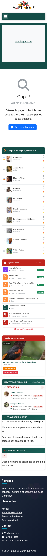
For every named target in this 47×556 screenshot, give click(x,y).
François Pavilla (17, 404)
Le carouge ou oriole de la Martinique (19, 362)
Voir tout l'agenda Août (24, 329)
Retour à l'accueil (24, 127)
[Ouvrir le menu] (5, 16)
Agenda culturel (10, 520)
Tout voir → (39, 262)
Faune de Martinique (12, 516)
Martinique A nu (23, 41)
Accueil (5, 508)
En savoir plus (9, 373)
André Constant (16, 393)
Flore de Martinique (12, 512)
